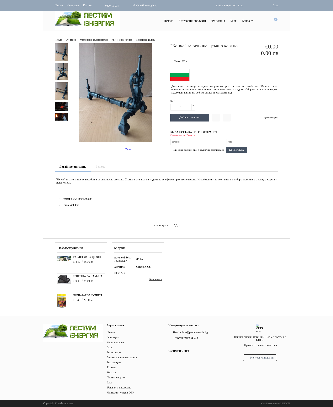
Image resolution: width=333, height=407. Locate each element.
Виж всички (155, 279)
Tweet (128, 149)
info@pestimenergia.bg (144, 5)
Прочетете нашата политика (260, 345)
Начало (59, 5)
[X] (177, 358)
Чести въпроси (115, 342)
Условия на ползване (119, 387)
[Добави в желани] (216, 118)
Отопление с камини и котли (94, 39)
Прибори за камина (145, 39)
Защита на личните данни (122, 357)
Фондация (73, 5)
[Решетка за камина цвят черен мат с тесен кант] (64, 283)
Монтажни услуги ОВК (120, 392)
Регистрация (114, 352)
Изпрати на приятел (227, 118)
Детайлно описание (72, 166)
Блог (233, 20)
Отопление (71, 39)
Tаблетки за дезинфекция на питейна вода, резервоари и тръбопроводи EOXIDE (89, 257)
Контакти (248, 20)
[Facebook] (170, 359)
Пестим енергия (116, 377)
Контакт (87, 5)
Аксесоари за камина (122, 39)
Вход (275, 5)
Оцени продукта (270, 117)
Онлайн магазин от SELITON (275, 403)
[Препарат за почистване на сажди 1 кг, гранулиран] (61, 306)
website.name (65, 403)
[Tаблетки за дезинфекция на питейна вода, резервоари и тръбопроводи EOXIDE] (64, 260)
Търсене (111, 367)
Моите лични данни (262, 357)
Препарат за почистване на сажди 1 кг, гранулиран (89, 295)
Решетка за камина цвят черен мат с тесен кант (89, 276)
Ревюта (100, 166)
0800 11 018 (112, 5)
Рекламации (114, 362)
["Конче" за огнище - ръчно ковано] (115, 140)
